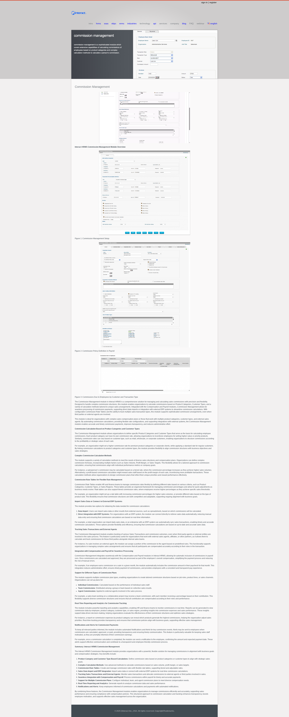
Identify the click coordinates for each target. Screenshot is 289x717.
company (174, 23)
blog (184, 23)
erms (121, 23)
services (163, 23)
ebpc (114, 23)
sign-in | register (209, 2)
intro (91, 23)
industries (132, 23)
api (154, 23)
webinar (200, 23)
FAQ (191, 23)
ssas (106, 23)
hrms (98, 23)
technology (145, 23)
